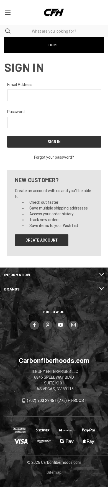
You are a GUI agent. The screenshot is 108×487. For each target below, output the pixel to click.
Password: (16, 111)
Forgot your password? (54, 157)
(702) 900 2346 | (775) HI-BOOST (56, 400)
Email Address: (20, 84)
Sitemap (54, 472)
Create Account (41, 240)
